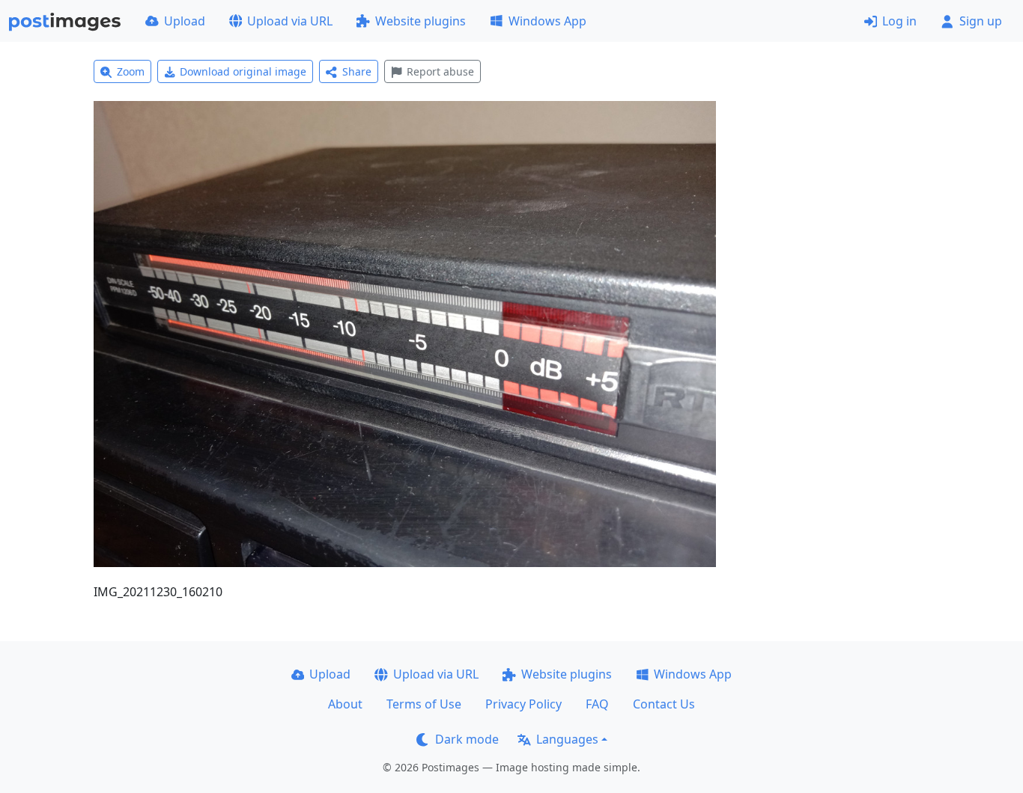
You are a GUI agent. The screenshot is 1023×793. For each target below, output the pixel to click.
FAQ (597, 704)
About (345, 704)
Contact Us (664, 704)
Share (356, 71)
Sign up (980, 21)
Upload (184, 21)
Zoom (131, 71)
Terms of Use (423, 704)
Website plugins (420, 21)
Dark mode (467, 739)
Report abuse (440, 71)
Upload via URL (290, 21)
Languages (567, 739)
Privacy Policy (523, 704)
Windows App (547, 21)
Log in (899, 21)
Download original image (243, 71)
